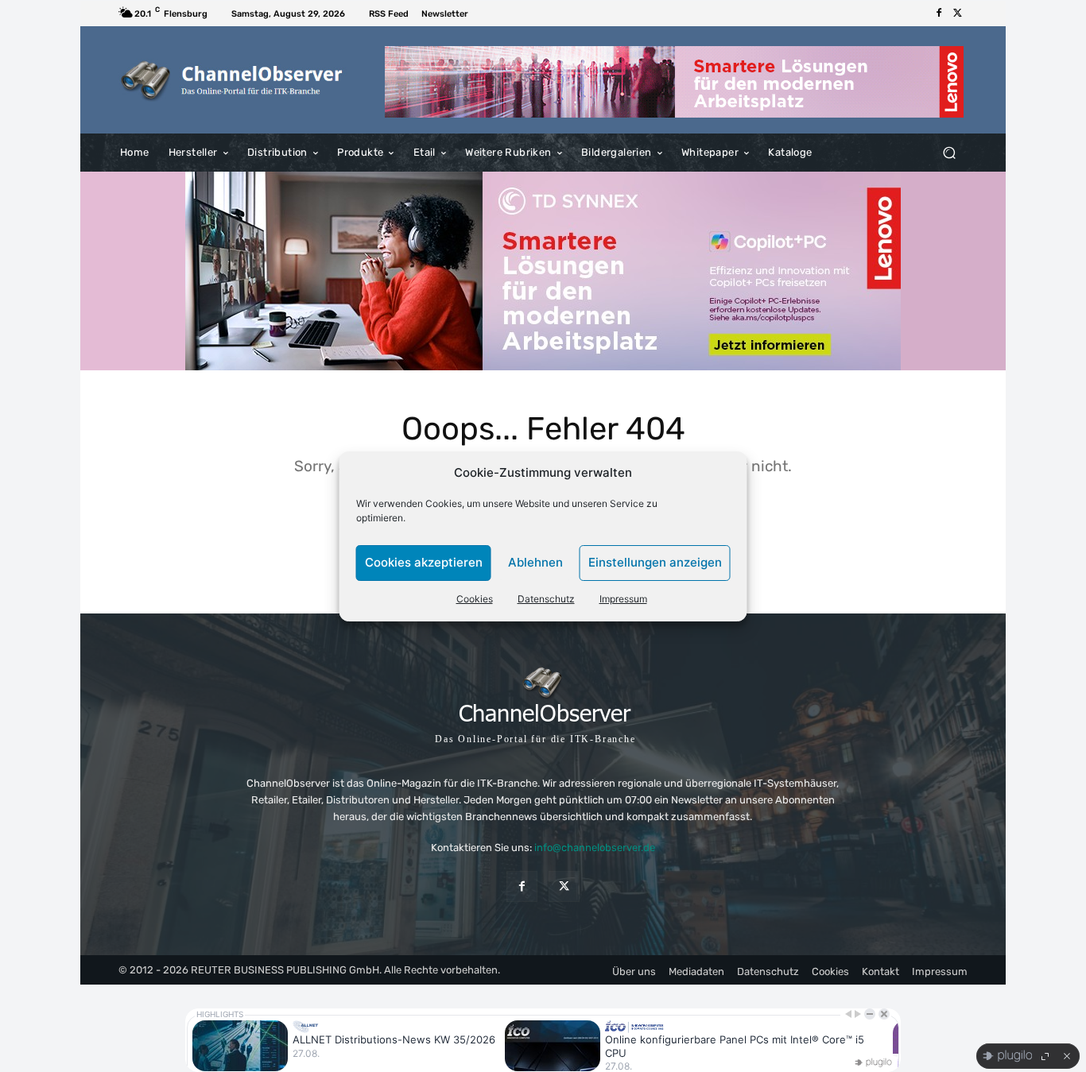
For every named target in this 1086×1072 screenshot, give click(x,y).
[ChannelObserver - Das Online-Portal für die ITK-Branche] (232, 80)
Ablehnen (535, 562)
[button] (949, 153)
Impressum (623, 599)
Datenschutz (546, 599)
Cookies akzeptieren (424, 562)
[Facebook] (938, 13)
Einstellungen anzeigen (655, 562)
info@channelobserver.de (594, 847)
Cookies (474, 599)
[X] (958, 13)
